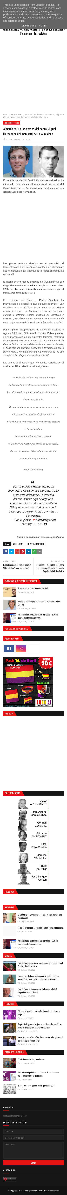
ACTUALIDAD (18, 544)
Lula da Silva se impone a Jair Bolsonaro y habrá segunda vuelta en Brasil (37, 990)
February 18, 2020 (31, 524)
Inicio (5, 114)
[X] (33, 648)
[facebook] (9, 648)
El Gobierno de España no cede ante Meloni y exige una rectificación (40, 916)
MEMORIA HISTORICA (19, 114)
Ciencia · (26, 29)
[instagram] (21, 648)
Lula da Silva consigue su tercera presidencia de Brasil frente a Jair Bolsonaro (40, 964)
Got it (43, 25)
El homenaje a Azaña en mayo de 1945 (33, 588)
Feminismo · (27, 33)
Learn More (29, 25)
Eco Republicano (13, 139)
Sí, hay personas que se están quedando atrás (36, 1085)
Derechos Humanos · (53, 29)
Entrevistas (40, 33)
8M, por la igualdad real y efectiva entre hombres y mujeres (39, 1013)
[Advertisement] (33, 76)
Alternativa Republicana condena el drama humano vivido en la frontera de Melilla (38, 1074)
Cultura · (36, 29)
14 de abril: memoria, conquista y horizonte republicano (40, 927)
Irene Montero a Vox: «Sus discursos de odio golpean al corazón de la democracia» (40, 1039)
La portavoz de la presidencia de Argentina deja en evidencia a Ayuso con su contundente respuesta (38, 977)
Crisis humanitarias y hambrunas (31, 1059)
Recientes (9, 907)
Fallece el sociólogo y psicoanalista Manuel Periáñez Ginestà (39, 603)
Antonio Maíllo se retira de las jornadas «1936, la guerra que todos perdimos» (38, 616)
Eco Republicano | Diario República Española (41, 1190)
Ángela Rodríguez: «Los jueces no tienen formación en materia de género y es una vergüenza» (40, 1026)
